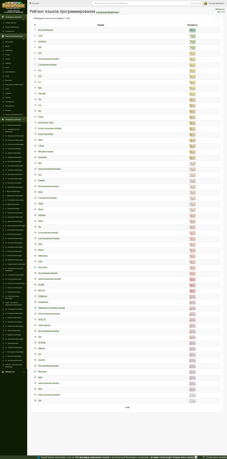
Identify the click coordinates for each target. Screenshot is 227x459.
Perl (39, 70)
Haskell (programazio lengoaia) (49, 279)
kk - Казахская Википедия (13, 243)
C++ (39, 82)
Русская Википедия (216, 3)
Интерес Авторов (10, 23)
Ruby (40, 88)
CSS (39, 53)
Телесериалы (9, 102)
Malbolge (41, 348)
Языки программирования (14, 114)
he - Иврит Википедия (12, 204)
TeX (39, 99)
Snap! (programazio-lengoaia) (49, 313)
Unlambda (41, 215)
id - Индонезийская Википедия (15, 226)
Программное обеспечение (14, 84)
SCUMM (41, 285)
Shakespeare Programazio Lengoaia (51, 308)
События (8, 93)
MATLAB (41, 290)
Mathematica (43, 256)
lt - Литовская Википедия (13, 255)
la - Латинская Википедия (13, 251)
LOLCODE (41, 360)
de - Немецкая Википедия (13, 157)
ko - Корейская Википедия (13, 247)
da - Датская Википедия (13, 153)
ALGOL (40, 221)
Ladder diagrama (44, 325)
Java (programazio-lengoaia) (48, 59)
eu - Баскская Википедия (13, 183)
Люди (7, 76)
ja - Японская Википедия (13, 234)
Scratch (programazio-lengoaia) (50, 128)
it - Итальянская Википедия (14, 230)
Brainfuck (41, 180)
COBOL (40, 203)
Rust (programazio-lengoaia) (48, 331)
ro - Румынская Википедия (13, 288)
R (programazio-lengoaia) (47, 198)
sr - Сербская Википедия (13, 317)
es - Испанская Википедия (13, 174)
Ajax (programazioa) (45, 30)
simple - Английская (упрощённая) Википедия (13, 304)
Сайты (7, 89)
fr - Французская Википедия (14, 196)
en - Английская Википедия (14, 166)
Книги (7, 67)
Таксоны (8, 97)
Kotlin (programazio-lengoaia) (49, 395)
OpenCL (41, 250)
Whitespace (42, 371)
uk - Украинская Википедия (14, 339)
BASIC (40, 140)
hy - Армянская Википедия (13, 221)
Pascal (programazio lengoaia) (49, 169)
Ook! (39, 337)
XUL (39, 227)
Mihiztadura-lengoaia (45, 151)
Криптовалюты (10, 72)
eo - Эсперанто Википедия (13, 170)
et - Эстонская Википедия (13, 179)
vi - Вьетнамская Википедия (14, 352)
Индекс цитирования (12, 27)
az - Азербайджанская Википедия (12, 130)
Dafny (40, 377)
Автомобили (9, 42)
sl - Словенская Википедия (14, 313)
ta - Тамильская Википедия (14, 326)
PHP (40, 76)
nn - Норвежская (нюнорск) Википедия (14, 269)
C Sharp (41, 146)
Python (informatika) (45, 134)
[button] (213, 18)
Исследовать (195, 3)
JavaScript (42, 41)
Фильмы (8, 110)
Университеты (9, 106)
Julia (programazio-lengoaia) (48, 383)
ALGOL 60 (42, 319)
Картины (8, 63)
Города (7, 55)
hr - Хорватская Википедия (14, 213)
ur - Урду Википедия (11, 343)
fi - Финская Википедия (12, 191)
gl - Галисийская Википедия (14, 200)
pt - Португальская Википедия (15, 283)
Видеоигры (9, 50)
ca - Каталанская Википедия (14, 144)
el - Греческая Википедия (13, 161)
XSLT (40, 174)
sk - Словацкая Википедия (13, 309)
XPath (40, 192)
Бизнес (7, 46)
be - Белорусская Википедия (14, 136)
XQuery (41, 209)
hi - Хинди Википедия (12, 208)
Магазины (8, 80)
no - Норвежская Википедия (14, 275)
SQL (39, 111)
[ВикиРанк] (13, 5)
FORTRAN (42, 93)
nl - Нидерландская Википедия (15, 264)
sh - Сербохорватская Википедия (12, 297)
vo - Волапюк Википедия (13, 356)
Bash (40, 163)
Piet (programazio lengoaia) (48, 366)
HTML (40, 36)
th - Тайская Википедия (12, 330)
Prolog (40, 117)
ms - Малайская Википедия (14, 260)
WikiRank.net (220, 9)
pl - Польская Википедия (13, 279)
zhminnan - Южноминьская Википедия (13, 366)
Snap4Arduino (43, 302)
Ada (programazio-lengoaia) (48, 186)
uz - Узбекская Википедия (13, 347)
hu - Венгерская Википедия (14, 217)
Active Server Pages (46, 122)
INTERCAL (42, 342)
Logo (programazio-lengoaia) (49, 238)
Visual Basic (42, 157)
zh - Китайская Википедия (13, 360)
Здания (7, 59)
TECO (40, 261)
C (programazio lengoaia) (47, 64)
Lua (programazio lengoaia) (48, 232)
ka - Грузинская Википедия (14, 238)
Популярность (10, 31)
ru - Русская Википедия (12, 292)
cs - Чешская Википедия (13, 148)
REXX (40, 244)
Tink (39, 400)
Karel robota (42, 267)
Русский (35, 3)
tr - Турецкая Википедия (13, 335)
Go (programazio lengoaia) (48, 273)
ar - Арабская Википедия (13, 125)
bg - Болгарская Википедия (14, 140)
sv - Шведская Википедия (13, 322)
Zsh (39, 354)
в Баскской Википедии (107, 12)
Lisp (39, 105)
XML (40, 47)
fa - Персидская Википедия (14, 187)
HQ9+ (40, 389)
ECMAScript (42, 296)
